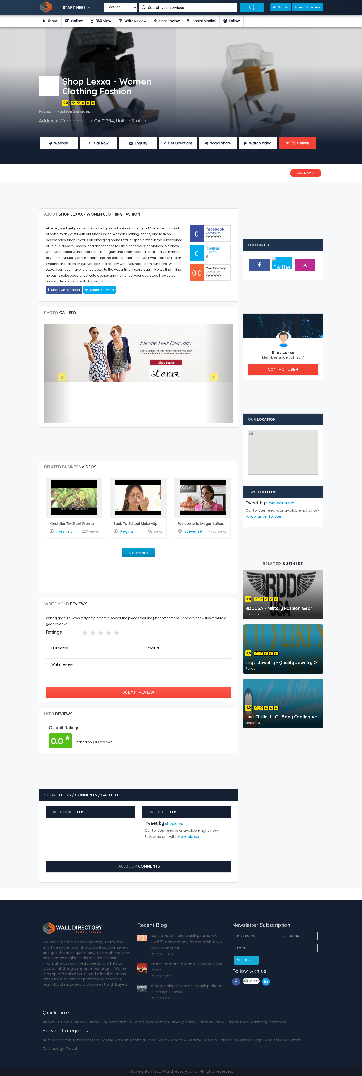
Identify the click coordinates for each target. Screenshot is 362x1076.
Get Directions (180, 143)
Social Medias (204, 20)
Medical (272, 1039)
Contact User (283, 369)
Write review (62, 664)
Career (232, 1021)
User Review (169, 20)
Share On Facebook (65, 290)
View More (138, 552)
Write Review (134, 20)
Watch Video (259, 143)
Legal (258, 1039)
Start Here (75, 7)
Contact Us (120, 1021)
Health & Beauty (186, 1039)
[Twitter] (282, 265)
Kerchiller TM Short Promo (72, 523)
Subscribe (246, 960)
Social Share (220, 143)
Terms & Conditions (151, 1021)
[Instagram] (305, 265)
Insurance (243, 1039)
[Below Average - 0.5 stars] (79, 633)
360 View (103, 20)
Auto (47, 1039)
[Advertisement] (181, 193)
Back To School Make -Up (135, 523)
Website (60, 143)
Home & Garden (217, 1039)
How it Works (72, 1021)
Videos (92, 1021)
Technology (53, 1048)
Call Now (100, 143)
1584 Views (300, 143)
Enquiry (140, 143)
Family (107, 1039)
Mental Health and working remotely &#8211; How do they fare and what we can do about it (186, 942)
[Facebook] (259, 265)
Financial (138, 1039)
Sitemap (278, 1021)
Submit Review (138, 692)
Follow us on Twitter (263, 516)
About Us (51, 1021)
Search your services (166, 7)
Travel (71, 1048)
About (52, 20)
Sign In (282, 7)
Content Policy (210, 1021)
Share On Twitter (101, 290)
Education (62, 1039)
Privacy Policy (183, 1021)
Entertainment (86, 1039)
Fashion (121, 1039)
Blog (104, 1021)
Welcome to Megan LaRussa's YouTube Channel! (220, 523)
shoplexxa (174, 823)
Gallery (76, 20)
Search (252, 7)
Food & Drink (158, 1039)
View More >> (305, 173)
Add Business (309, 7)
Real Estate (290, 1039)
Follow (234, 20)
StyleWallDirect (280, 503)
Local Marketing (254, 1021)
